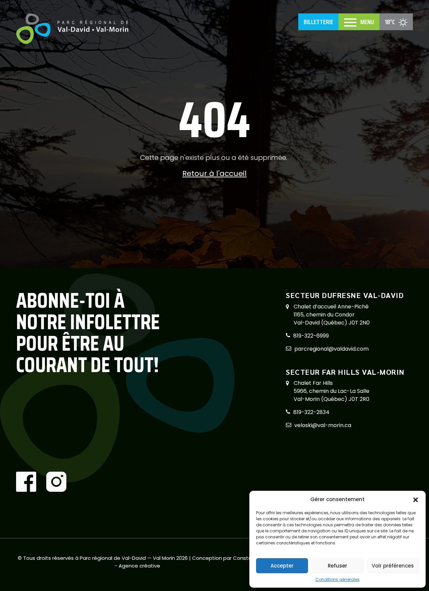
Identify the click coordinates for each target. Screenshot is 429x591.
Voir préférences (393, 565)
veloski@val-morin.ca (322, 425)
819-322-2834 (311, 412)
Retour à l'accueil (214, 173)
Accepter (282, 565)
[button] (415, 499)
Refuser (337, 565)
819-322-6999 (311, 336)
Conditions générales (337, 579)
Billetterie (318, 21)
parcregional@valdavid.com (331, 349)
